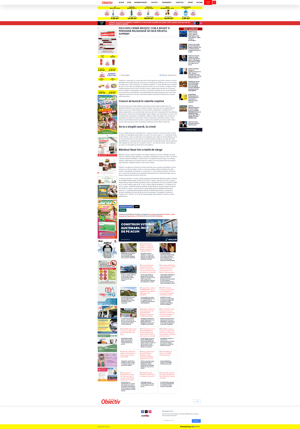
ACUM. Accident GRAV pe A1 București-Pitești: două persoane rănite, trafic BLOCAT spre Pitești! (128, 277)
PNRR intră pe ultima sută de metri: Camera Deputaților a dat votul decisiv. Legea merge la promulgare (194, 36)
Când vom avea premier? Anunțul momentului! (193, 123)
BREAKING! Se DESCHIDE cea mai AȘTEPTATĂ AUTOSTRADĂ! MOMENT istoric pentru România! (128, 255)
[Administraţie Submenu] (148, 2)
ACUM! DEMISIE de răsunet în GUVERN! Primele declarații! (166, 362)
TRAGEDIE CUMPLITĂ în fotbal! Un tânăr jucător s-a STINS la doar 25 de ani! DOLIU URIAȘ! (128, 363)
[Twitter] (146, 411)
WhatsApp (160, 216)
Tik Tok (139, 216)
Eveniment (166, 2)
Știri (129, 2)
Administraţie (140, 2)
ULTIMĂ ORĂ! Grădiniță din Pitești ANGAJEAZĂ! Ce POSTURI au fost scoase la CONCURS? (167, 384)
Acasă (121, 2)
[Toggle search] (214, 2)
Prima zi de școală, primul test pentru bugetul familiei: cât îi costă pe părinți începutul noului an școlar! (194, 48)
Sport (190, 2)
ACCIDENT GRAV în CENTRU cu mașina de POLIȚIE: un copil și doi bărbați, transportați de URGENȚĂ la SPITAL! (148, 256)
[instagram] (200, 23)
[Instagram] (150, 411)
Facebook (152, 214)
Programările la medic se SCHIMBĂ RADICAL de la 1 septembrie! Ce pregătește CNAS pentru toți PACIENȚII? (148, 300)
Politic (154, 2)
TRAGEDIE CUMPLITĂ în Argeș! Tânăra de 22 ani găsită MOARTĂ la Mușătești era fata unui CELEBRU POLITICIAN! (148, 321)
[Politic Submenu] (159, 2)
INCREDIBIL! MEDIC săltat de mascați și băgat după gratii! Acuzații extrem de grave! (127, 341)
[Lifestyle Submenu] (184, 2)
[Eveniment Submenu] (172, 2)
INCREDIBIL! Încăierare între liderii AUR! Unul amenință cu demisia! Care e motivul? (193, 98)
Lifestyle (179, 2)
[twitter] (197, 23)
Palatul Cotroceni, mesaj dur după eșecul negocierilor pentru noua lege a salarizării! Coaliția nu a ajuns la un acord (194, 60)
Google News (131, 216)
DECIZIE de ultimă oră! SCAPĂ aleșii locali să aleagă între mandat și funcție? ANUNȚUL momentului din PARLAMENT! (194, 86)
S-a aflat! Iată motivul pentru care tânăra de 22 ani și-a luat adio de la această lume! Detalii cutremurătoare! (128, 321)
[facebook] (194, 23)
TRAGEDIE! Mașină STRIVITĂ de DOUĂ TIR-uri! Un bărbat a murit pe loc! (147, 384)
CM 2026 (199, 2)
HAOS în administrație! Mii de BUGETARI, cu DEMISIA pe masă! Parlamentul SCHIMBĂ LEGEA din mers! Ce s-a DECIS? (147, 364)
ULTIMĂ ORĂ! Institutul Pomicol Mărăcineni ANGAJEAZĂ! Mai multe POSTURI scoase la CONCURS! (128, 300)
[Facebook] (142, 411)
